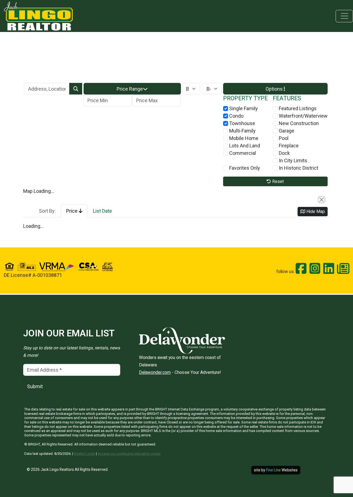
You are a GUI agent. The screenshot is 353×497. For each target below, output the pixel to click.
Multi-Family (242, 131)
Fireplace (288, 145)
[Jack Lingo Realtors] (38, 15)
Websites (282, 470)
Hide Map (315, 211)
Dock (284, 153)
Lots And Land (244, 145)
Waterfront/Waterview (303, 116)
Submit (35, 386)
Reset (277, 181)
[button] (132, 89)
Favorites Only (244, 168)
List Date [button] (102, 211)
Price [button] (72, 211)
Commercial (242, 153)
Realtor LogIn (84, 454)
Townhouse (241, 123)
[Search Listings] (75, 89)
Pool (283, 138)
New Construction (298, 123)
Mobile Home (243, 138)
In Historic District (298, 168)
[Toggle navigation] (344, 16)
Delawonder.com (155, 372)
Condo (236, 116)
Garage (286, 131)
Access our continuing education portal (129, 454)
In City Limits (292, 160)
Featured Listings (297, 108)
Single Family (243, 108)
